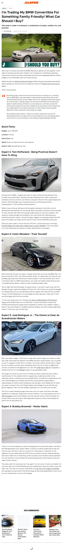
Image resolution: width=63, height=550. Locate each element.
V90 (21, 367)
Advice (10, 8)
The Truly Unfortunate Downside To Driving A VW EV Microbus (38, 533)
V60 (52, 365)
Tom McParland (7, 31)
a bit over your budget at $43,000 (47, 469)
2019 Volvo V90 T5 (43, 367)
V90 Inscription (7, 396)
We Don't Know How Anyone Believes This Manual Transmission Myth (22, 534)
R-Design (21, 370)
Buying (4, 8)
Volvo (12, 363)
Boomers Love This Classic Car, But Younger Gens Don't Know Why (55, 532)
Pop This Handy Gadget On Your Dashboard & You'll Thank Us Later (7, 533)
